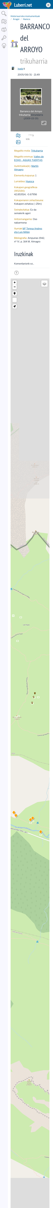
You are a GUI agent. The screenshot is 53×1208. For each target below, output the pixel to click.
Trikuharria (37, 150)
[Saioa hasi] (4, 40)
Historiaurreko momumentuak (25, 16)
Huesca (26, 19)
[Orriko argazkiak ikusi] (18, 142)
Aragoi (16, 19)
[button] (32, 818)
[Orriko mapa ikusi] (18, 136)
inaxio (20, 68)
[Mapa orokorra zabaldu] (4, 24)
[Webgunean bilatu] (4, 16)
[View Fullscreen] (14, 300)
